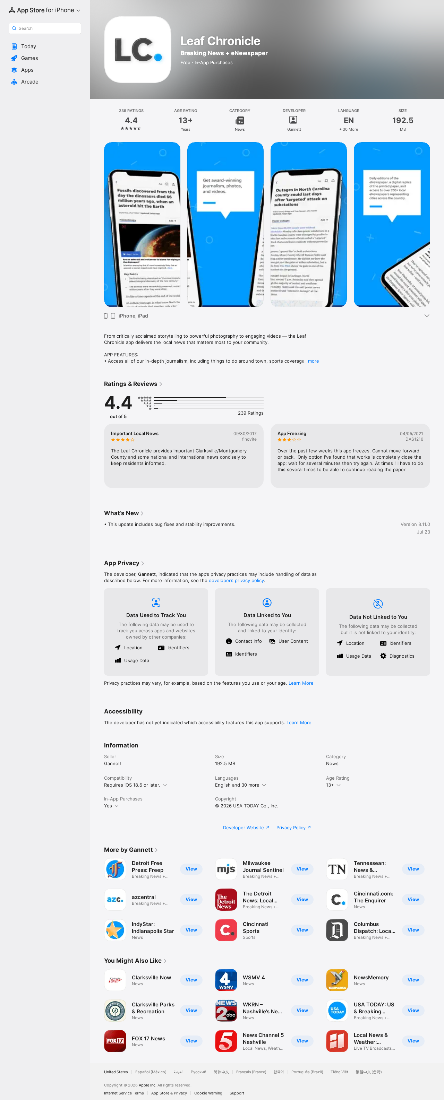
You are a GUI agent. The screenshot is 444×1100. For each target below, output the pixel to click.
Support (237, 1093)
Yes (108, 805)
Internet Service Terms (124, 1093)
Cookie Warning (208, 1093)
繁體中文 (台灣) (369, 1072)
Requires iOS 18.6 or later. (132, 785)
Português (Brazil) (307, 1072)
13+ (330, 785)
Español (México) (150, 1072)
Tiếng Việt (339, 1072)
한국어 (279, 1072)
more (313, 361)
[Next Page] (437, 225)
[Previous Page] (97, 225)
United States (116, 1072)
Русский (198, 1072)
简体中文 (221, 1072)
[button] (45, 46)
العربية (178, 1072)
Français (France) (251, 1072)
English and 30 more (237, 785)
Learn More (301, 683)
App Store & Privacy (169, 1093)
